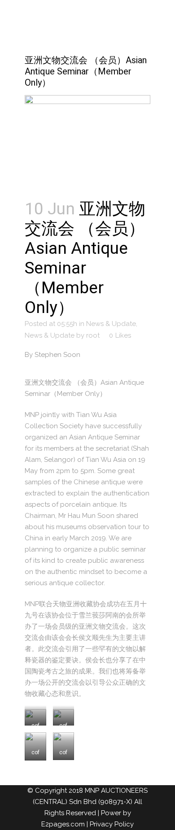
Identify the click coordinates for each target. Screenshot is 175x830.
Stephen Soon (57, 355)
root (93, 335)
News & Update (111, 324)
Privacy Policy (112, 824)
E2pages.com (63, 824)
